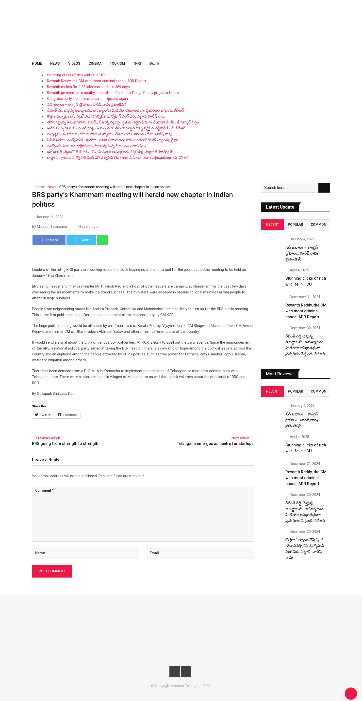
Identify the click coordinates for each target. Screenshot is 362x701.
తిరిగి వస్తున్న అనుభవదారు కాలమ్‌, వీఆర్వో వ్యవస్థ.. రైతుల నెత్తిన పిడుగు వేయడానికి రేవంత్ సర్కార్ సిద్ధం (123, 122)
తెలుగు (154, 63)
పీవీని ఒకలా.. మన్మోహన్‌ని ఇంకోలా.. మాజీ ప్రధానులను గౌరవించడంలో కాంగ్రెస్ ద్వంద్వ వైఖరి (112, 140)
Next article (240, 438)
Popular (295, 225)
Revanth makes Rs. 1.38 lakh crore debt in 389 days (88, 87)
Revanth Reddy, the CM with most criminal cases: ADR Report (96, 81)
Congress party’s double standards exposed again (87, 98)
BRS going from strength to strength (65, 443)
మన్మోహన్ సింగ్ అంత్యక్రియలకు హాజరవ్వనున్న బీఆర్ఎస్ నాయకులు (96, 146)
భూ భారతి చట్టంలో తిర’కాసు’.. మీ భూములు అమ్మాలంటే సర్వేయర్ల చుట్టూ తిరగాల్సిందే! (110, 152)
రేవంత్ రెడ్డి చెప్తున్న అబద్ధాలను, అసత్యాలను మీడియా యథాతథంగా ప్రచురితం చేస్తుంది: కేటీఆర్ (115, 110)
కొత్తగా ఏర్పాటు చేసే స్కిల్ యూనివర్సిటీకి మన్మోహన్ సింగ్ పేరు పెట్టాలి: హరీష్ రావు (106, 116)
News (55, 63)
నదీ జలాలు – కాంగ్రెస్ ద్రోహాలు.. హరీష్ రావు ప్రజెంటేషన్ (87, 104)
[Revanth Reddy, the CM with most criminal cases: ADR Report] (271, 305)
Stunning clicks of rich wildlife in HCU (77, 75)
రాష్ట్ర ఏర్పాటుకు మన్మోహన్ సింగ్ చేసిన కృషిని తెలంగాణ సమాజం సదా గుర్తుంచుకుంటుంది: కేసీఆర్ (118, 157)
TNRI (137, 63)
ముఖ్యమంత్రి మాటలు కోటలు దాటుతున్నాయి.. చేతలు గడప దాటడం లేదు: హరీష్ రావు (109, 134)
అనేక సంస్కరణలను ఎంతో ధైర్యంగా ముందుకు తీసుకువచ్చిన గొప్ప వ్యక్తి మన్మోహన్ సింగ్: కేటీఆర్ (116, 128)
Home (37, 63)
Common (318, 225)
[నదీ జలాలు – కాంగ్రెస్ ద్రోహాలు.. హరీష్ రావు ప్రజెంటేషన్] (271, 247)
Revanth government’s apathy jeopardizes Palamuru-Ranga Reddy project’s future (113, 93)
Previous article (48, 438)
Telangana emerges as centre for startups (215, 443)
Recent (272, 225)
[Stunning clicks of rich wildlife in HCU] (271, 278)
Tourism (117, 63)
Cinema (95, 63)
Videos (74, 63)
